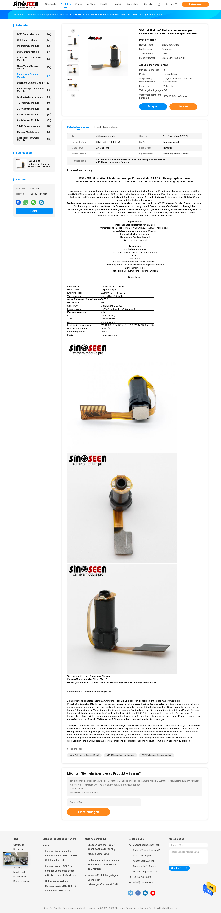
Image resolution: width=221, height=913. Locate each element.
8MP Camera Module (34, 120)
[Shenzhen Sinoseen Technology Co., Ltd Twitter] (130, 893)
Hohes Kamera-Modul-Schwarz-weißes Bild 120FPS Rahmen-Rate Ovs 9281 (60, 886)
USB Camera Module (34, 40)
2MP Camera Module (34, 108)
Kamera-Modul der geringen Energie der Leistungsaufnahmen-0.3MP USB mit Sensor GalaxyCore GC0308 (103, 880)
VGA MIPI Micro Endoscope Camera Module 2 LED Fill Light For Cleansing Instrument (39, 164)
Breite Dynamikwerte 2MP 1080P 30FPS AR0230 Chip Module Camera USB (101, 849)
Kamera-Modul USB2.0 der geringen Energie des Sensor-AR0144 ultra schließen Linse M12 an (61, 871)
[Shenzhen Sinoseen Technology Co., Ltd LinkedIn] (145, 893)
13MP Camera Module (34, 126)
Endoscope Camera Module (34, 75)
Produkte (18, 849)
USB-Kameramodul (95, 839)
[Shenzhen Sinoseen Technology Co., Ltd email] (18, 202)
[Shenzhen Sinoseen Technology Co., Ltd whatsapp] (25, 202)
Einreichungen (88, 812)
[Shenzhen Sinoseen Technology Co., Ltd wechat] (33, 202)
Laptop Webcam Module (34, 97)
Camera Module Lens (34, 132)
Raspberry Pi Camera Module (34, 139)
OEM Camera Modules (34, 34)
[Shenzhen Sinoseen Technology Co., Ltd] (26, 5)
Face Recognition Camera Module (34, 90)
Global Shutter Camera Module (34, 58)
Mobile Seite (19, 872)
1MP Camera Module (34, 103)
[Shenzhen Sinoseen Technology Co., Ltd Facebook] (138, 893)
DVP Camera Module (34, 51)
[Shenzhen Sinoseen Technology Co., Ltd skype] (41, 202)
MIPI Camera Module (34, 46)
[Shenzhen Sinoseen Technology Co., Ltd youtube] (153, 893)
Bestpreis (153, 106)
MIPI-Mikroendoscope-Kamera (120, 755)
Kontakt (34, 211)
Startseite (18, 845)
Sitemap (17, 867)
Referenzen (195, 4)
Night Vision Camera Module (34, 67)
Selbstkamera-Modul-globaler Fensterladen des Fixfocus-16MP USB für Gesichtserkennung (104, 865)
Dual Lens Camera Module (34, 83)
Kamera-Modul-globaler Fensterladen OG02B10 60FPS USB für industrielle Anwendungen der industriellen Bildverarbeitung (61, 856)
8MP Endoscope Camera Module (156, 755)
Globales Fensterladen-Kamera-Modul (60, 842)
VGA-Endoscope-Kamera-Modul (84, 755)
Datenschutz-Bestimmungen (21, 878)
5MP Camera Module (34, 114)
